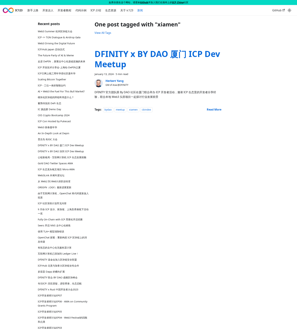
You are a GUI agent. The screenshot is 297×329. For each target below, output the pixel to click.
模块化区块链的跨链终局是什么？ (56, 97)
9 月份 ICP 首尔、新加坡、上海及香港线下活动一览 (63, 211)
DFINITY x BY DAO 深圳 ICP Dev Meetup (61, 151)
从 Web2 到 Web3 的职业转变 (54, 181)
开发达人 (47, 10)
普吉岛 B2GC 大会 (47, 139)
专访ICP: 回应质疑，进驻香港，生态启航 (60, 283)
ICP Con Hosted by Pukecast (54, 121)
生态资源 (110, 10)
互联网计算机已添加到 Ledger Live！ (58, 253)
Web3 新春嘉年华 (47, 127)
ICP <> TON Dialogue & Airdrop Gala (59, 37)
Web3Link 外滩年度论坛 (51, 175)
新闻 (140, 10)
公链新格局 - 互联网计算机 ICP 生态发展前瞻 (62, 157)
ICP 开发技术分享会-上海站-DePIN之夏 (59, 67)
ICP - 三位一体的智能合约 (52, 85)
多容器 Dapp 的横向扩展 (51, 271)
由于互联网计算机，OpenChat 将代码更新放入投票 (63, 195)
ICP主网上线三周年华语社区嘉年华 (56, 73)
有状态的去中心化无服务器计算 (55, 247)
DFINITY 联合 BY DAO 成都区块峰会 (58, 277)
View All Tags (103, 33)
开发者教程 (64, 10)
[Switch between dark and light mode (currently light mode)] (289, 10)
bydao (108, 109)
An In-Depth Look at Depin (53, 133)
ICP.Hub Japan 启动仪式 (51, 49)
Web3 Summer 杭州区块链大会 (55, 31)
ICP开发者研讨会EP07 (50, 295)
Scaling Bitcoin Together (52, 79)
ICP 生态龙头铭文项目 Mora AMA (56, 169)
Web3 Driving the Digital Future (56, 43)
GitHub (277, 10)
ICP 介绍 (96, 10)
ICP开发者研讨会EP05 (50, 311)
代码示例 (80, 10)
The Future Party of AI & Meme (56, 55)
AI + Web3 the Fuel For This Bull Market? (61, 91)
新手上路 (32, 10)
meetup (120, 109)
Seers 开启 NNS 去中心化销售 (54, 225)
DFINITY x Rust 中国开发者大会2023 (58, 289)
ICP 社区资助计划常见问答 (52, 203)
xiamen (133, 109)
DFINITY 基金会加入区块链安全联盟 (57, 259)
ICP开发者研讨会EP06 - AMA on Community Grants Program (62, 303)
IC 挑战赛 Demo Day (49, 109)
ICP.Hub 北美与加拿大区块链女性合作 (58, 265)
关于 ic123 (126, 10)
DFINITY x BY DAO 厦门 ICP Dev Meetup (61, 145)
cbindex (146, 109)
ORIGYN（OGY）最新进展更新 (54, 187)
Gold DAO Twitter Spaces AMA (55, 163)
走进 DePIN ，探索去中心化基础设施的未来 (61, 61)
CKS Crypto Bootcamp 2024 (53, 115)
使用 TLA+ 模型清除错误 (51, 231)
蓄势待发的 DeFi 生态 (49, 103)
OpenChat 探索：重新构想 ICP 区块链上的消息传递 (62, 239)
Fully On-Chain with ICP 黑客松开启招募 (60, 219)
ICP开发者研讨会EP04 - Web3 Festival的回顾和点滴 (62, 319)
